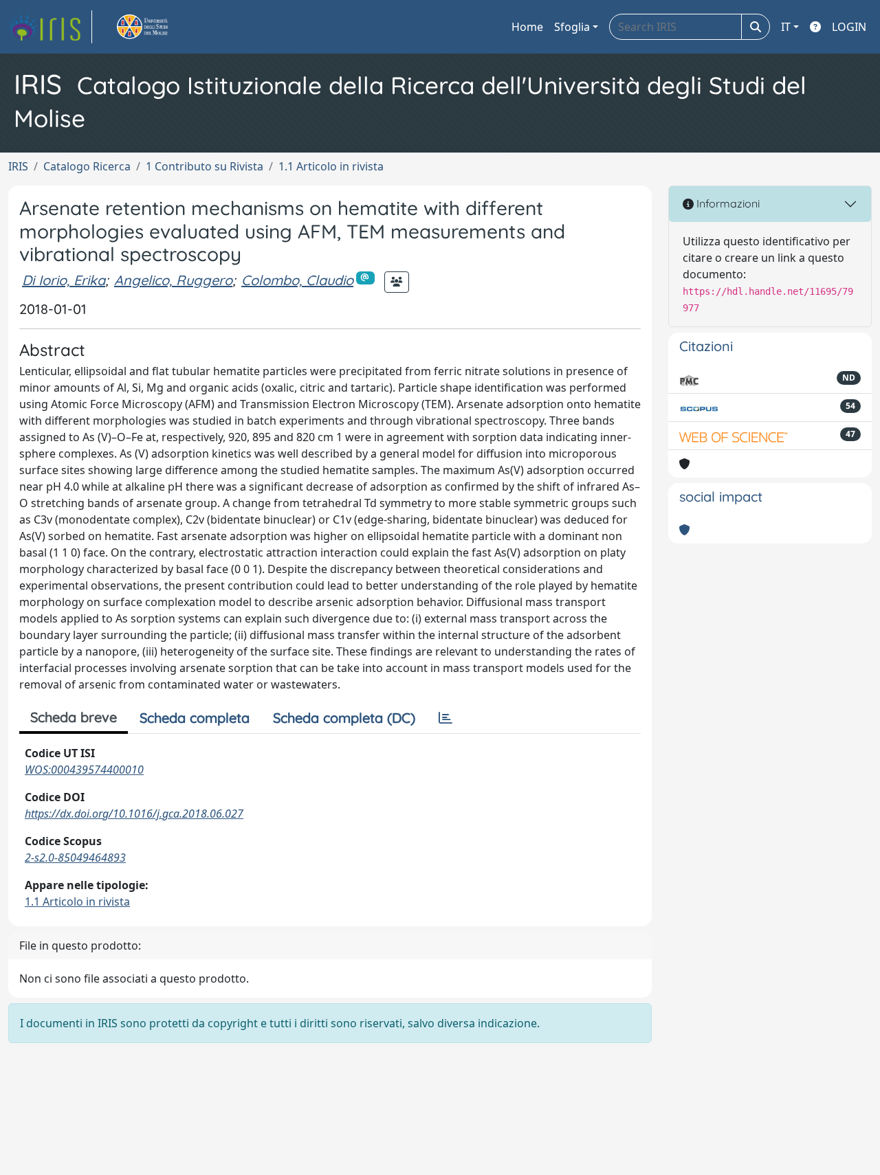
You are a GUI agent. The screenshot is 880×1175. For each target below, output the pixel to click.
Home (527, 26)
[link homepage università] (158, 26)
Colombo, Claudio (297, 280)
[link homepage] (50, 26)
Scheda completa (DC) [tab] (344, 717)
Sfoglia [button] (572, 26)
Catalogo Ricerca (87, 166)
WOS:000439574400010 (84, 769)
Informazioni (727, 203)
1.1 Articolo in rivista (331, 166)
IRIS (18, 166)
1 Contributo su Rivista (204, 166)
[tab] (445, 718)
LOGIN (849, 26)
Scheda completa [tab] (195, 717)
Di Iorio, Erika (63, 280)
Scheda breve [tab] (73, 717)
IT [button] (786, 26)
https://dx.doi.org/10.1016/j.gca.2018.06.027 (134, 813)
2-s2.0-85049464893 (75, 857)
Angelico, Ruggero (173, 280)
